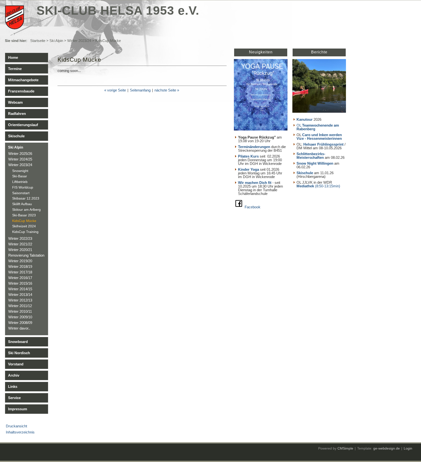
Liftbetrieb (20, 182)
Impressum (17, 409)
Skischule (16, 136)
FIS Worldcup (22, 187)
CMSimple (345, 448)
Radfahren (17, 113)
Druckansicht (16, 426)
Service (14, 398)
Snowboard (18, 342)
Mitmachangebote (23, 80)
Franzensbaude (21, 91)
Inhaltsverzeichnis (20, 432)
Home (13, 57)
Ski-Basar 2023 (24, 215)
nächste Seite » (166, 90)
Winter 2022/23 (20, 238)
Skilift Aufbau (22, 204)
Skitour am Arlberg (26, 209)
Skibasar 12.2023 (25, 198)
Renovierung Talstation (26, 255)
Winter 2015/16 (20, 283)
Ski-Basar (19, 176)
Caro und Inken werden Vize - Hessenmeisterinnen (319, 137)
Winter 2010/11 (20, 311)
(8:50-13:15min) (327, 186)
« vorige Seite (115, 90)
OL (318, 127)
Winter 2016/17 (20, 278)
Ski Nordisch (19, 353)
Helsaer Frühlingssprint (323, 144)
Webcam (15, 102)
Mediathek (306, 186)
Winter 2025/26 (20, 153)
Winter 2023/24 (79, 41)
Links (12, 386)
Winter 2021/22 (20, 244)
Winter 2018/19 (20, 266)
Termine (15, 69)
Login (408, 448)
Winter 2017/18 (20, 272)
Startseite (37, 41)
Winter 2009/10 (20, 317)
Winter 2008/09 (20, 323)
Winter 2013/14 (20, 294)
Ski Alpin (56, 41)
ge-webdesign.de (386, 448)
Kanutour (305, 119)
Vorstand (15, 364)
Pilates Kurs (248, 156)
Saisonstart (20, 193)
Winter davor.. (19, 328)
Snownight (20, 171)
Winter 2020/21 (20, 250)
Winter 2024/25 (20, 159)
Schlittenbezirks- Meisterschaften (311, 156)
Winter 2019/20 (20, 261)
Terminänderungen (254, 147)
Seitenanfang (140, 90)
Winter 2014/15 (20, 289)
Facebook (252, 207)
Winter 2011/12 (20, 306)
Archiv (13, 375)
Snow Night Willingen (315, 163)
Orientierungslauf (23, 125)
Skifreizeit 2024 (24, 226)
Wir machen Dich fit (254, 183)
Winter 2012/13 (20, 300)
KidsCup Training (25, 232)
